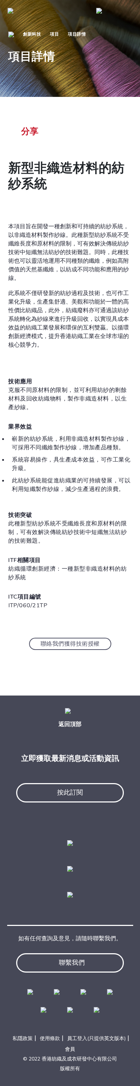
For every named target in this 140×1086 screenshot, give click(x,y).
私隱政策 (23, 1038)
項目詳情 (77, 34)
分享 (29, 131)
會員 (70, 1049)
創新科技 (32, 34)
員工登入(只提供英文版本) (96, 1038)
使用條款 (50, 1038)
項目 (54, 34)
